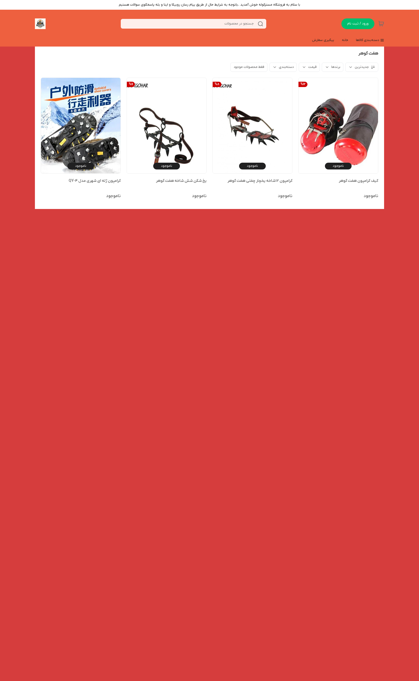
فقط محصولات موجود (249, 67)
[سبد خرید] (381, 24)
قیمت (312, 67)
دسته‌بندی (286, 67)
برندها (335, 67)
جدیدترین (362, 67)
